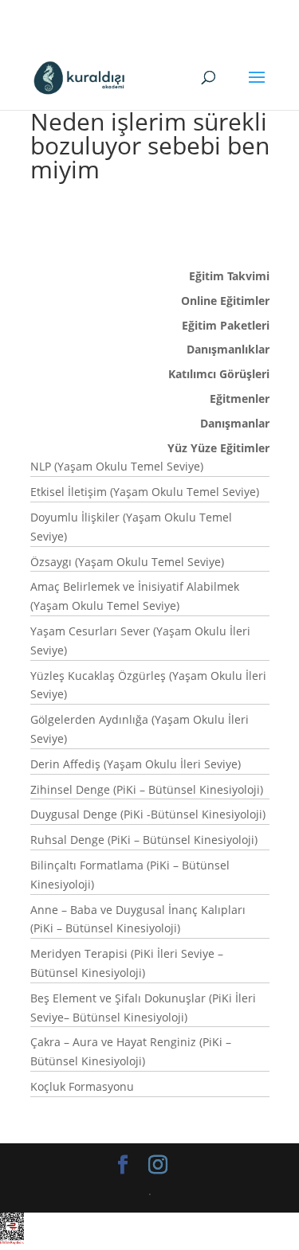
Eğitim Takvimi (229, 275)
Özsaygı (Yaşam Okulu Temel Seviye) (127, 561)
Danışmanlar (234, 423)
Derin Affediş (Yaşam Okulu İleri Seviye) (135, 763)
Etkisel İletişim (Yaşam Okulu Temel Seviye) (144, 491)
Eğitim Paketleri (225, 325)
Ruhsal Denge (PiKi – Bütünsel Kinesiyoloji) (144, 839)
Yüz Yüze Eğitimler (218, 447)
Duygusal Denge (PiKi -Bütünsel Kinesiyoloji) (148, 814)
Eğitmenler (239, 398)
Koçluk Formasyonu (82, 1086)
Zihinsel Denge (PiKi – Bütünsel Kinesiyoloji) (146, 789)
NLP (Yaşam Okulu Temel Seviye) (116, 466)
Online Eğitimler (225, 300)
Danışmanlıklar (228, 349)
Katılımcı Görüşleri (218, 373)
